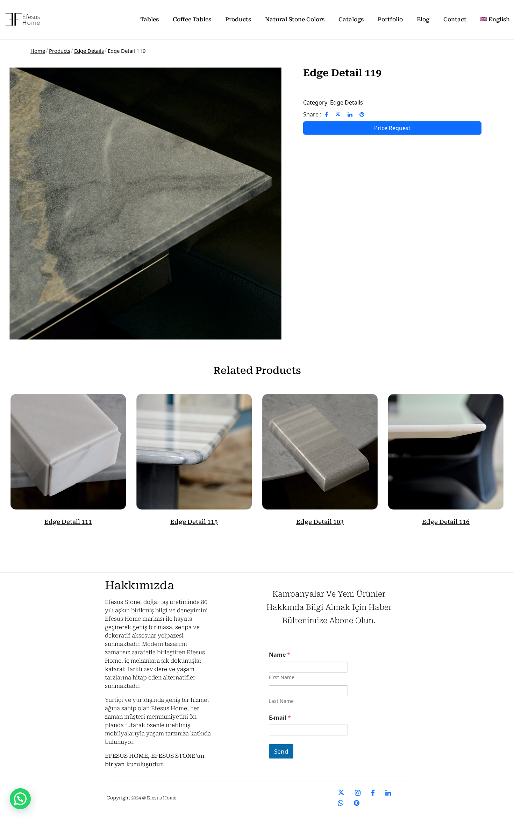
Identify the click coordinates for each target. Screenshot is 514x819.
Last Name (281, 701)
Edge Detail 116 (446, 521)
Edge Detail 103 (320, 521)
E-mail (280, 717)
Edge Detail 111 (68, 521)
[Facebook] (326, 114)
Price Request (392, 128)
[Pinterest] (361, 114)
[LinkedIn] (350, 114)
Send (281, 751)
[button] (20, 798)
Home (37, 50)
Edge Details (89, 50)
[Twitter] (338, 114)
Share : (312, 114)
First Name (281, 677)
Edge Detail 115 (194, 521)
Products (59, 50)
